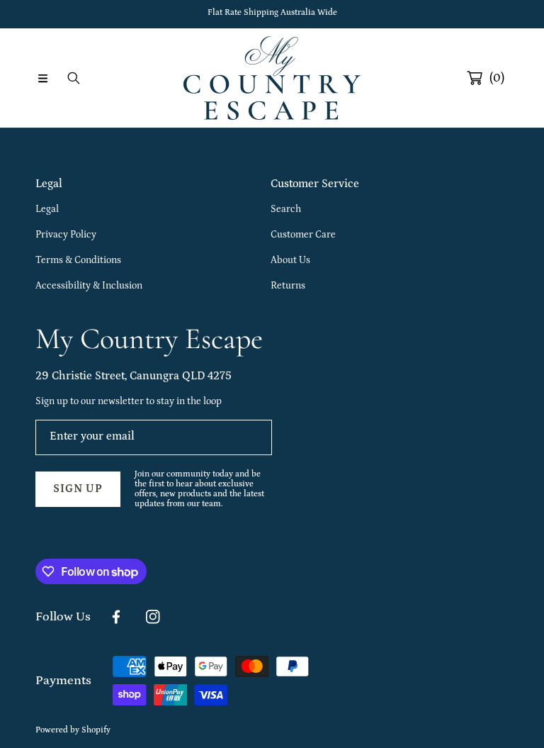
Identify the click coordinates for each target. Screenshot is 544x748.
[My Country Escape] (272, 78)
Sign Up (78, 488)
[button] (42, 78)
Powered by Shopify (72, 730)
